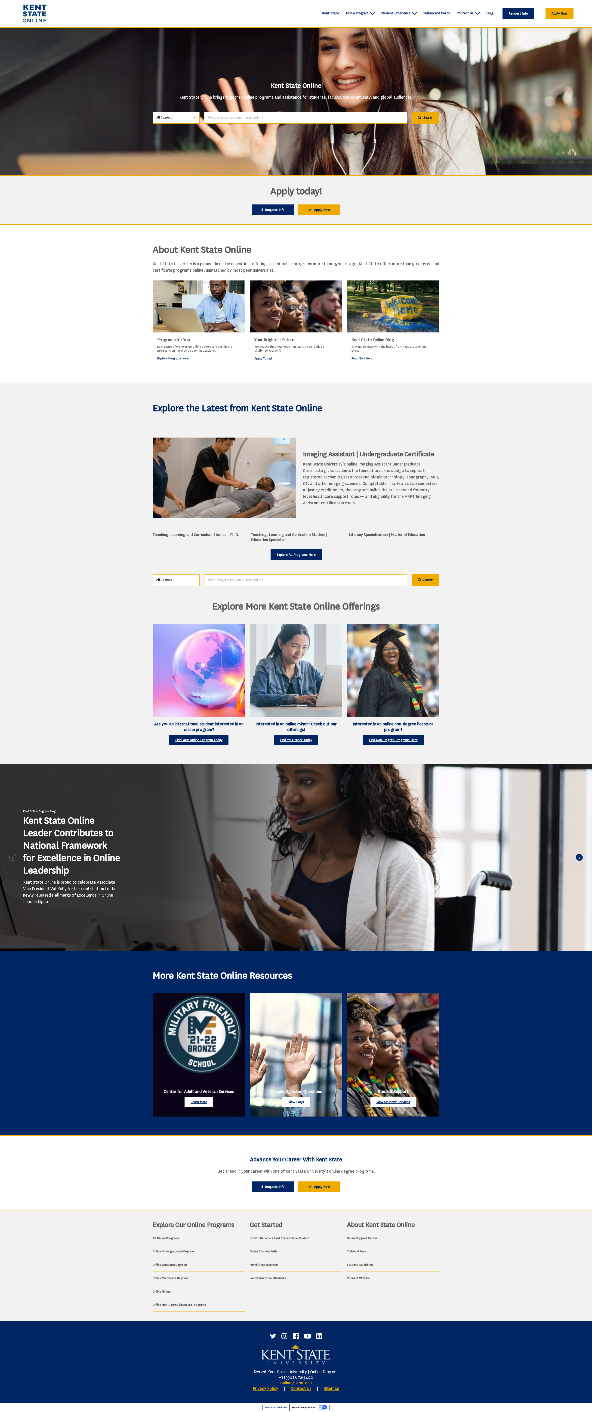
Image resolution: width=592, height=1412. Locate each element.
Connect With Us (358, 1278)
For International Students (268, 1278)
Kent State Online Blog (373, 340)
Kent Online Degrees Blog (39, 811)
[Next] (579, 857)
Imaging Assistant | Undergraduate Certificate (369, 454)
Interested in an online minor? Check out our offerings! (296, 726)
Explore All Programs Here (296, 555)
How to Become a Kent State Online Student (280, 1238)
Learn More (199, 1102)
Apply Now (559, 13)
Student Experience (395, 13)
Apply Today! (263, 358)
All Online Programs (166, 1238)
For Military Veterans (264, 1265)
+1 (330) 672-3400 (296, 1377)
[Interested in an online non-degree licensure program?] (393, 670)
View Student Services (393, 1102)
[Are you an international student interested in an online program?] (199, 670)
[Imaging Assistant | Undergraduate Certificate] (224, 478)
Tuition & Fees (356, 1251)
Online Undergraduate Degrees (174, 1251)
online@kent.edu (296, 1383)
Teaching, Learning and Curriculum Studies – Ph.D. (196, 534)
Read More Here (362, 358)
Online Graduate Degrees (170, 1265)
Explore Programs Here (173, 358)
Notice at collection (276, 1407)
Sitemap (331, 1388)
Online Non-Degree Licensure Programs (179, 1305)
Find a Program (357, 13)
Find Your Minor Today (296, 740)
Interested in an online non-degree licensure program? (393, 726)
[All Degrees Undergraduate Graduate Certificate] (176, 117)
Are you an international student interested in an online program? (199, 726)
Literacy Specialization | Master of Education (387, 534)
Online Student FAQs (264, 1251)
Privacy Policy (265, 1388)
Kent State (330, 13)
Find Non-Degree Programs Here (393, 740)
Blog (489, 13)
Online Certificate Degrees (170, 1278)
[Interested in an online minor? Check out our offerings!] (296, 670)
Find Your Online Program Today (198, 740)
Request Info (518, 13)
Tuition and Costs (436, 13)
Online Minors (162, 1291)
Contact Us (465, 13)
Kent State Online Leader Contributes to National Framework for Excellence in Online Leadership (71, 845)
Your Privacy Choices (304, 1407)
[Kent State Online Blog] (393, 306)
